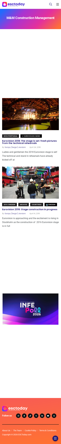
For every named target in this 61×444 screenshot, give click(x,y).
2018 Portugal (10, 136)
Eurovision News (32, 136)
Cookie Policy (30, 430)
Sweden (51, 205)
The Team (17, 430)
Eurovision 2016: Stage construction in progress (29, 209)
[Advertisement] (30, 68)
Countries (37, 205)
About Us (6, 430)
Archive (23, 205)
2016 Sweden (9, 205)
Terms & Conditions (47, 430)
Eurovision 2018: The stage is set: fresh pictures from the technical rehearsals (29, 142)
